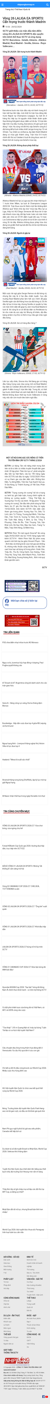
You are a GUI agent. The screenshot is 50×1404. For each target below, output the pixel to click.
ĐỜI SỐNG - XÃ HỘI (11, 1257)
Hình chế (7, 1307)
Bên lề (29, 1310)
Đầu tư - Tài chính (33, 1273)
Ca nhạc (30, 1282)
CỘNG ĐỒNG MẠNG (11, 1298)
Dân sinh (7, 1260)
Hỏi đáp (6, 1288)
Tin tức (6, 1282)
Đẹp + (29, 1322)
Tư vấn (29, 1331)
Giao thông (8, 1266)
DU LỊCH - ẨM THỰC (12, 1315)
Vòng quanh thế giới (11, 1337)
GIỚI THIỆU (8, 1350)
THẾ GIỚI (7, 1334)
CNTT (29, 1341)
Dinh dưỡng (31, 1328)
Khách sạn (7, 1322)
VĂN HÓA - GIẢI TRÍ (35, 1279)
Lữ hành (6, 1325)
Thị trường (30, 1270)
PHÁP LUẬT (8, 1279)
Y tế (5, 1273)
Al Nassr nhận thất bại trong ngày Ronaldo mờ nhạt (23, 796)
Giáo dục (7, 1263)
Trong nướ (30, 1304)
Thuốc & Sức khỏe (33, 1325)
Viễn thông (31, 1344)
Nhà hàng (7, 1331)
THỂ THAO (31, 1298)
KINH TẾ (30, 1257)
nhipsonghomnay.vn (25, 5)
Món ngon (7, 1328)
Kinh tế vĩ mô (31, 1260)
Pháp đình (7, 1285)
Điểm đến (7, 1318)
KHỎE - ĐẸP (31, 1315)
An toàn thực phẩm (34, 1318)
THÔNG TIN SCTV (11, 1353)
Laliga (29, 1301)
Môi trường (7, 1270)
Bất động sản (32, 1276)
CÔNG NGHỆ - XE (34, 1334)
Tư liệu (6, 1341)
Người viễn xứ (8, 1344)
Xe (28, 1347)
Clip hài (6, 1304)
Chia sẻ (6, 1301)
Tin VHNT (30, 1292)
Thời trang (30, 1288)
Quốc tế (30, 1307)
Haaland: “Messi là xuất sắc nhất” (16, 760)
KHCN (29, 1337)
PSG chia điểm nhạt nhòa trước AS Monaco (20, 642)
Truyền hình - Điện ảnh (35, 1295)
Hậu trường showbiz (34, 1285)
